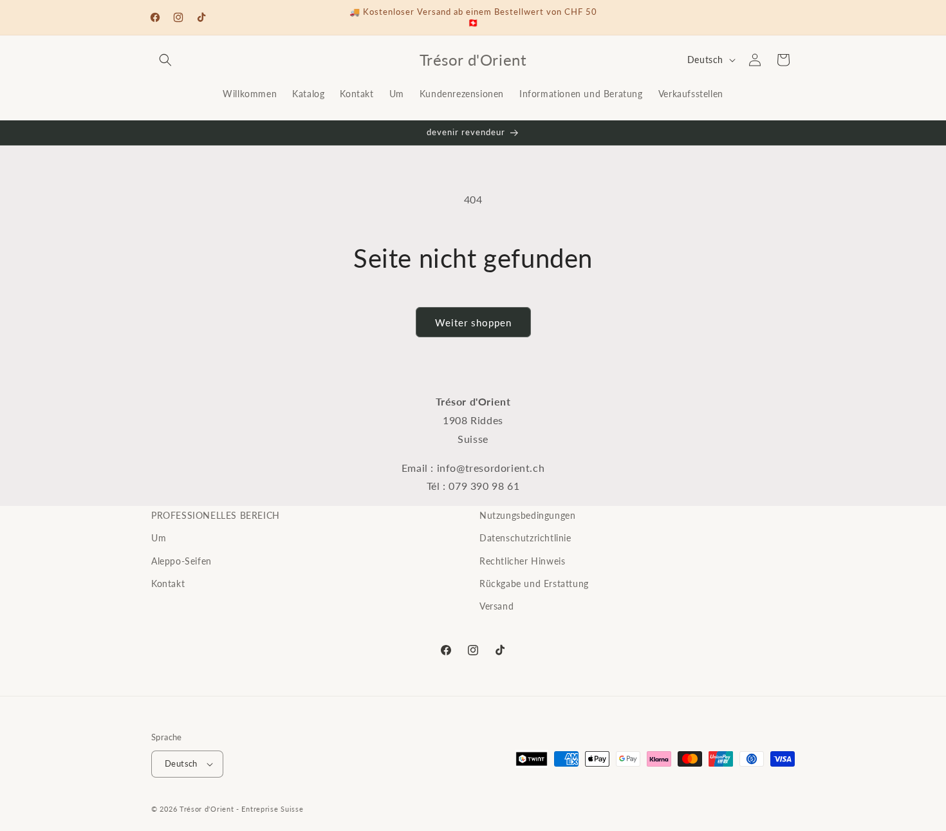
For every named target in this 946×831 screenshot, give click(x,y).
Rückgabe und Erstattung (534, 583)
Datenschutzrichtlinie (525, 537)
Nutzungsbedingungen (527, 515)
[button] (165, 60)
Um (158, 537)
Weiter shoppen (473, 322)
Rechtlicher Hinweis (522, 561)
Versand (496, 606)
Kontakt (168, 583)
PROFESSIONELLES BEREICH (215, 515)
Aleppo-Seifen (181, 561)
